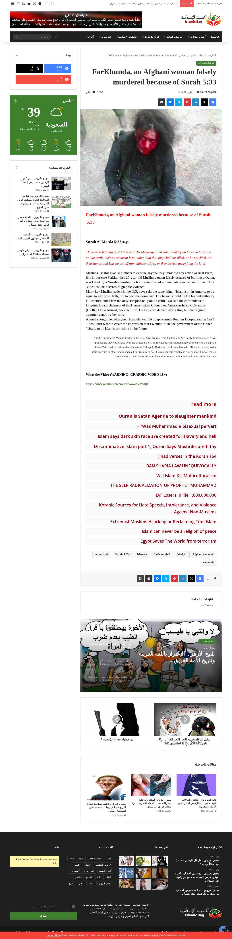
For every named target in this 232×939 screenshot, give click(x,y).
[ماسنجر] (170, 102)
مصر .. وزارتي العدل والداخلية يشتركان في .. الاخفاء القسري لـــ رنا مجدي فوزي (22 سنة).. (151, 803)
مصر (81, 883)
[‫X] (204, 102)
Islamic (141, 554)
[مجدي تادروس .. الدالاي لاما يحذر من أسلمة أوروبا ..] (143, 873)
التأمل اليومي (105, 871)
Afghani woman (202, 554)
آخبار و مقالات (198, 36)
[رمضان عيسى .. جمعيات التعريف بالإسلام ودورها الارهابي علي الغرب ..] (126, 861)
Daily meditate (95, 858)
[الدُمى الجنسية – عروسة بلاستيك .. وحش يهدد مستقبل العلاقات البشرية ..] (143, 884)
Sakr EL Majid (207, 92)
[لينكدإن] (195, 102)
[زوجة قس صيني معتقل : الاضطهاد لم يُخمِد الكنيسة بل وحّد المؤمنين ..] (160, 884)
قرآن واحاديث (151, 36)
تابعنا (56, 847)
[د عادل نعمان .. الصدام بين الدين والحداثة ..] (126, 873)
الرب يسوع (89, 871)
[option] (151, 655)
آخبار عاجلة (207, 643)
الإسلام (88, 865)
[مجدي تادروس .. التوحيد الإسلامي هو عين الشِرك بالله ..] (61, 239)
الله (98, 877)
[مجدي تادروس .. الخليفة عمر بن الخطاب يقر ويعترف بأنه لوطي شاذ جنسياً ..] (61, 221)
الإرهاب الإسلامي (103, 865)
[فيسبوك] (212, 102)
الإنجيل (77, 865)
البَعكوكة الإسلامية (127, 36)
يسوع (71, 883)
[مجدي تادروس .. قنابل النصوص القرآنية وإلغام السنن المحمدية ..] (143, 861)
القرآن (108, 877)
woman (207, 562)
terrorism (101, 554)
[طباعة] (140, 578)
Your (71, 858)
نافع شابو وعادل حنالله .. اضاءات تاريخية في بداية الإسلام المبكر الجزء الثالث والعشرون (196, 803)
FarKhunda (161, 554)
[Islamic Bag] (201, 19)
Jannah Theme (54, 935)
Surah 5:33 (122, 554)
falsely (180, 554)
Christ (108, 858)
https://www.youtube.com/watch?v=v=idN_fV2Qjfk (117, 384)
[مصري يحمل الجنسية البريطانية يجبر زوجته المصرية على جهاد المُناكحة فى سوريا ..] (126, 883)
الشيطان (75, 871)
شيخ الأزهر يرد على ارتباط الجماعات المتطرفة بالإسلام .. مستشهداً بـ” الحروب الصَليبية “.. (178, 663)
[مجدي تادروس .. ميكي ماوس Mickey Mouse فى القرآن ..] (61, 255)
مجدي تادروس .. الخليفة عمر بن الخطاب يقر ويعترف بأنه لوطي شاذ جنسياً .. (33, 221)
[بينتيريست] (187, 102)
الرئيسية (215, 36)
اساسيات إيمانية (174, 36)
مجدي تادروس (104, 883)
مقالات (200, 55)
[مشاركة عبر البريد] (161, 102)
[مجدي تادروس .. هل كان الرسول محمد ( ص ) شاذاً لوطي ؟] (61, 183)
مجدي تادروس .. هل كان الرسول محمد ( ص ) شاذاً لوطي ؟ (35, 182)
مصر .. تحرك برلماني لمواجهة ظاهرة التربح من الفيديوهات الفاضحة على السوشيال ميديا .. (106, 807)
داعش (77, 877)
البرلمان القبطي (187, 55)
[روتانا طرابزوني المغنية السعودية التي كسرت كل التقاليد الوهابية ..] (160, 873)
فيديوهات (106, 36)
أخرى (91, 36)
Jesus (81, 858)
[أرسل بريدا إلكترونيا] (198, 92)
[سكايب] (178, 102)
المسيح (89, 877)
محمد (90, 883)
